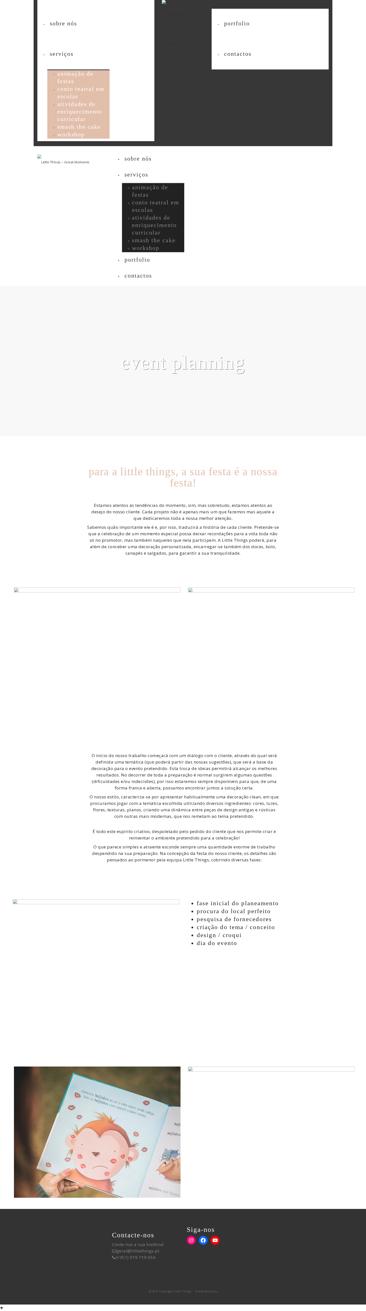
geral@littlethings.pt (138, 1251)
